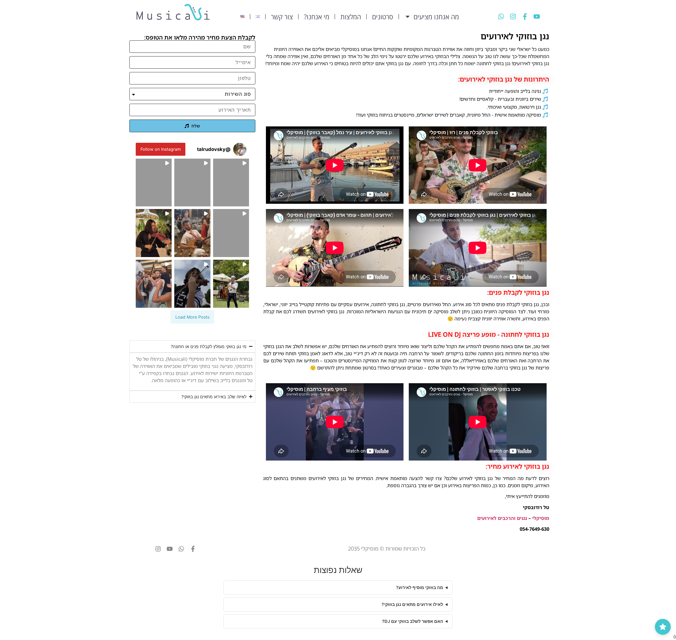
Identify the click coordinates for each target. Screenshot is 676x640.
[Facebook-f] (525, 16)
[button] (231, 183)
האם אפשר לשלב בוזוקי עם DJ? (412, 621)
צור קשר (282, 16)
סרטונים (382, 16)
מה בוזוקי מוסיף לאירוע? (419, 587)
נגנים (522, 518)
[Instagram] (513, 16)
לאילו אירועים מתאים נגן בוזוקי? (412, 604)
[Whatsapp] (501, 16)
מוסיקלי (540, 518)
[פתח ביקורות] (663, 627)
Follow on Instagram (160, 149)
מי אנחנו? (316, 16)
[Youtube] (536, 16)
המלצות (350, 16)
